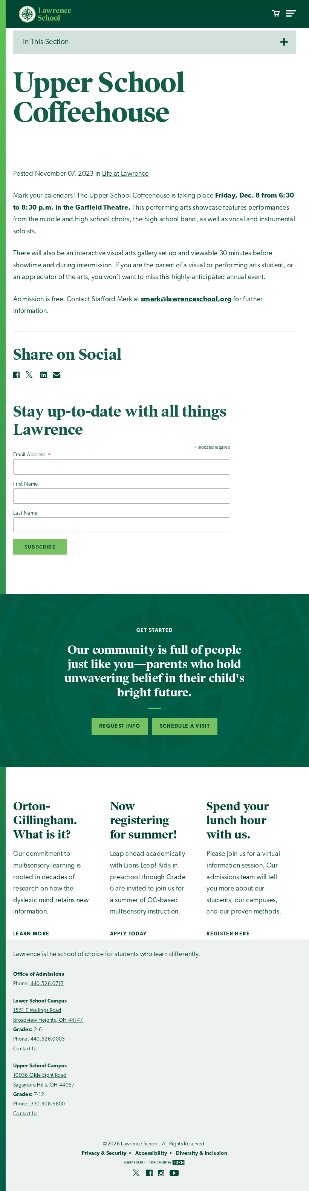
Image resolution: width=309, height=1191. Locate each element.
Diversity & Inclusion (201, 1153)
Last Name (25, 513)
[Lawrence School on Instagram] (161, 1174)
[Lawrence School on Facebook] (149, 1174)
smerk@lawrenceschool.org (186, 299)
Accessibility (151, 1153)
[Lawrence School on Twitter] (137, 1174)
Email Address (32, 455)
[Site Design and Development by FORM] (154, 1163)
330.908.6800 (48, 1104)
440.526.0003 (48, 1039)
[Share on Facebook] (16, 374)
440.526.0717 (47, 983)
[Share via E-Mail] (57, 375)
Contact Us (25, 1049)
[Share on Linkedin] (43, 374)
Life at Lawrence (125, 174)
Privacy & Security (104, 1153)
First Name (25, 484)
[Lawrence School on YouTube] (175, 1174)
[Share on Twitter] (30, 374)
